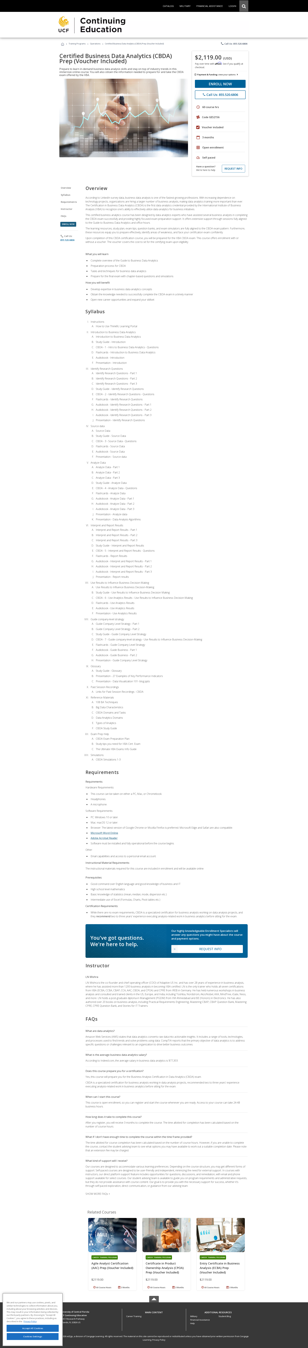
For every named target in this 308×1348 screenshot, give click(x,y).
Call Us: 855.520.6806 (234, 43)
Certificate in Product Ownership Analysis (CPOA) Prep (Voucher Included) (165, 1267)
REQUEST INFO (233, 168)
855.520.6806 (67, 240)
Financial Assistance (200, 1319)
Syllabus (65, 194)
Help (192, 1323)
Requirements (69, 201)
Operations (95, 43)
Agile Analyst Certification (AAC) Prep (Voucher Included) (112, 1265)
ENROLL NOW (220, 83)
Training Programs (77, 43)
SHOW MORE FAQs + (98, 1194)
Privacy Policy (158, 1339)
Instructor (67, 208)
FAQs (63, 216)
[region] (33, 1319)
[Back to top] (154, 1311)
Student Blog (224, 1316)
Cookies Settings (32, 1336)
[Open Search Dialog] (243, 6)
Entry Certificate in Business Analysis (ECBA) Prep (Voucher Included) (220, 1267)
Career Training (133, 1316)
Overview (66, 187)
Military (193, 1316)
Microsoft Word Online (104, 833)
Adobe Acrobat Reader (104, 838)
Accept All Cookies (32, 1328)
